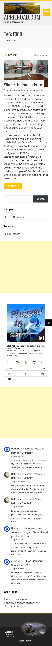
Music (9, 90)
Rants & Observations (14, 21)
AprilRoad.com (22, 17)
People (39, 90)
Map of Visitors (12, 606)
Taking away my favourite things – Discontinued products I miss (29, 532)
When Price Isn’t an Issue (23, 84)
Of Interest (30, 90)
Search (41, 199)
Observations (19, 90)
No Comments (42, 55)
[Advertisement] (26, 267)
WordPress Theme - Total (10, 634)
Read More (13, 185)
